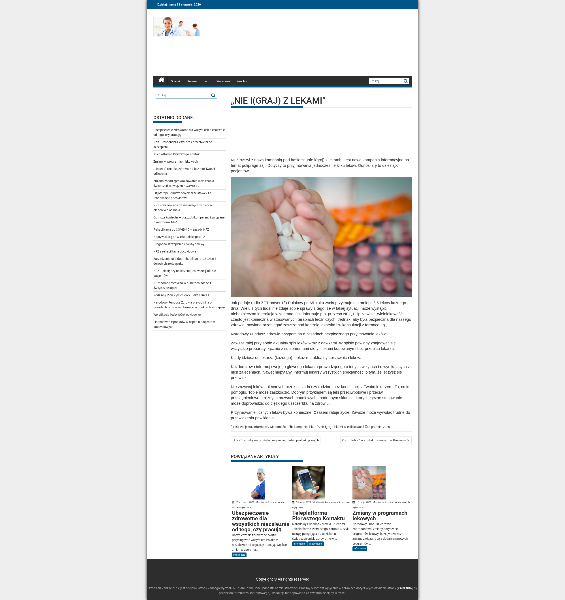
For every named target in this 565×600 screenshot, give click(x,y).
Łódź (207, 81)
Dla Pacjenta (243, 427)
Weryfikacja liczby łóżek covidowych (177, 314)
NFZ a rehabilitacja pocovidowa (174, 251)
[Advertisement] (324, 43)
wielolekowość (354, 427)
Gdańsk (176, 81)
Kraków (192, 81)
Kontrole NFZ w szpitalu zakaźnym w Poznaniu (374, 440)
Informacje (260, 427)
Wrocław (242, 81)
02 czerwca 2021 (245, 502)
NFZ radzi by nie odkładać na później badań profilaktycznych (277, 440)
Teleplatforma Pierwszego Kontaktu (177, 154)
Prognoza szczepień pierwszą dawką (178, 244)
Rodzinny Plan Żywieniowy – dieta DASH (181, 295)
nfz (317, 427)
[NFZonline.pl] (161, 79)
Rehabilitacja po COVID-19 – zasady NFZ (181, 229)
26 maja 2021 (304, 502)
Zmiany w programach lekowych (175, 161)
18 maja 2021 (364, 502)
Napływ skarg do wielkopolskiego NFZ (179, 237)
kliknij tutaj (405, 588)
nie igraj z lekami (331, 427)
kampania (301, 427)
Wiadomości (277, 427)
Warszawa (223, 81)
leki (311, 427)
